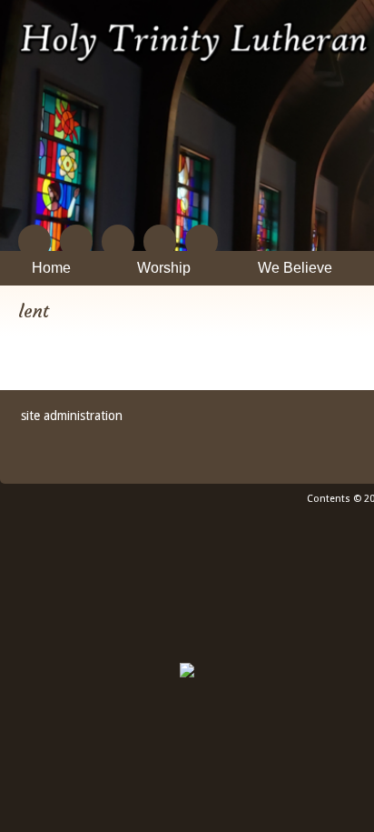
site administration (72, 415)
